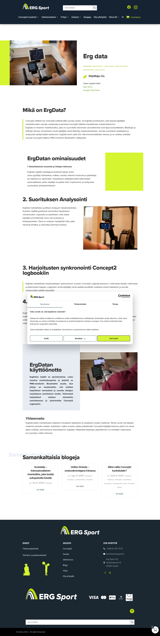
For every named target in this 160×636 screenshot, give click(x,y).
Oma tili (113, 17)
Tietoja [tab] (115, 304)
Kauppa (87, 17)
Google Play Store (91, 90)
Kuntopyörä (88, 70)
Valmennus (68, 559)
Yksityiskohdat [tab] (80, 304)
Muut (125, 483)
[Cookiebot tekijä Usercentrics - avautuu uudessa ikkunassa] (120, 296)
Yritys (64, 17)
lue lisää (40, 490)
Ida (102, 76)
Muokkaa (78, 338)
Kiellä (46, 338)
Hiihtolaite (109, 66)
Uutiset (75, 17)
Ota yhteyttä (100, 17)
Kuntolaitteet (121, 66)
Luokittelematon (80, 480)
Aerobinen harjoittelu (93, 66)
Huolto (66, 554)
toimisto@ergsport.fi (115, 553)
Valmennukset (48, 17)
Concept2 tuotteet (27, 17)
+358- (114, 548)
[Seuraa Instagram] (110, 573)
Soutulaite (100, 70)
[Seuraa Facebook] (105, 573)
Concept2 (67, 548)
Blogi (65, 565)
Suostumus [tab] (45, 304)
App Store (87, 86)
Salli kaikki (113, 338)
